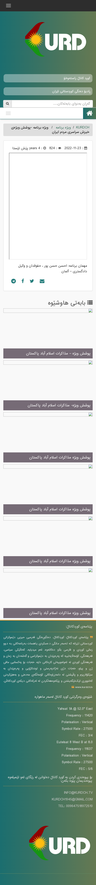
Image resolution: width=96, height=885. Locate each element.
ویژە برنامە (63, 127)
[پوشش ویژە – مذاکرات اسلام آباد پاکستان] (48, 333)
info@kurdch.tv (78, 792)
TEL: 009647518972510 (75, 806)
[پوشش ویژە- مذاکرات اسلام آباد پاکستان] (48, 385)
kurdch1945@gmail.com (72, 799)
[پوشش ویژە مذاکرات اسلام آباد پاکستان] (48, 437)
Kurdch (82, 127)
